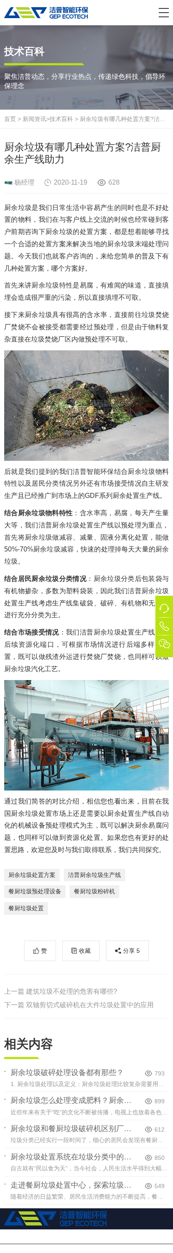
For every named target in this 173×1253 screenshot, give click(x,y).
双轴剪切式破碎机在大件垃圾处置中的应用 (90, 1004)
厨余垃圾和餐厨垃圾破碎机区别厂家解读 (72, 1128)
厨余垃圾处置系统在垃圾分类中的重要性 (72, 1157)
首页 (10, 119)
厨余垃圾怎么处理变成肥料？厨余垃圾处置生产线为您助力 (72, 1100)
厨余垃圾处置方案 (31, 874)
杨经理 (24, 182)
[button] (164, 12)
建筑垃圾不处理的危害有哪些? (71, 991)
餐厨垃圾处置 (26, 908)
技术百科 (61, 119)
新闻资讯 (34, 119)
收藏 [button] (85, 950)
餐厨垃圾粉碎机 (94, 891)
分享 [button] (131, 950)
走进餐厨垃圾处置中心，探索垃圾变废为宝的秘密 (72, 1185)
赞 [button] (44, 950)
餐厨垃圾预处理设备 (34, 891)
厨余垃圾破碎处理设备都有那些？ (67, 1072)
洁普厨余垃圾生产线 (94, 874)
